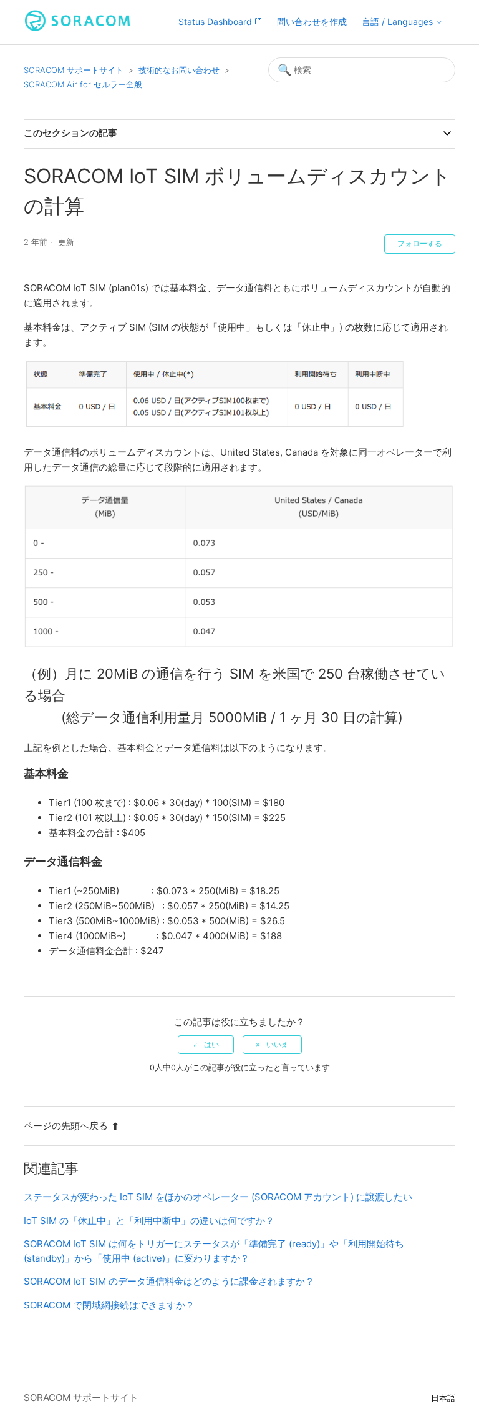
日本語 (443, 1398)
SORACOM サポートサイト (73, 70)
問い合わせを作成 (312, 21)
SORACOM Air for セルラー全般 (83, 84)
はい (211, 1044)
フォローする (419, 243)
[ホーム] (77, 28)
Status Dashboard (216, 21)
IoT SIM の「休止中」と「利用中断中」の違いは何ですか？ (149, 1221)
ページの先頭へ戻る (66, 1126)
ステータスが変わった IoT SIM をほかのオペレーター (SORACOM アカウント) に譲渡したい (218, 1197)
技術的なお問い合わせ (179, 70)
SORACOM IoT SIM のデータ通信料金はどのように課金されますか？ (169, 1281)
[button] (402, 22)
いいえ (277, 1044)
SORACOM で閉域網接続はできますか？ (109, 1305)
